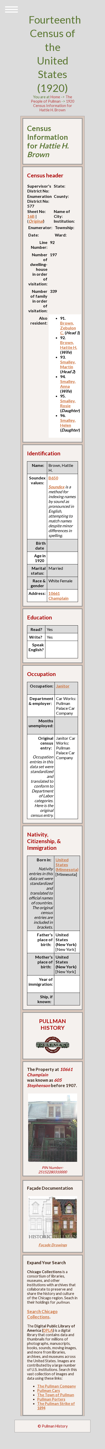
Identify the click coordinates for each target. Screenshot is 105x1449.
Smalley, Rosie (68, 403)
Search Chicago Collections (42, 1314)
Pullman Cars (48, 1390)
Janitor (63, 685)
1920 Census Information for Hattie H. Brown (53, 105)
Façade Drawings (52, 1245)
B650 (53, 477)
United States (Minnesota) (67, 864)
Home (55, 97)
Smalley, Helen (68, 422)
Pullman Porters (51, 1399)
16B (31, 216)
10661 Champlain (58, 595)
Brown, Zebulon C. (68, 327)
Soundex (56, 486)
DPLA (48, 1330)
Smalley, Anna (68, 384)
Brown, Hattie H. (68, 345)
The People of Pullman (51, 99)
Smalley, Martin (68, 364)
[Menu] (11, 9)
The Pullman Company (56, 1386)
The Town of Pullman (55, 1395)
